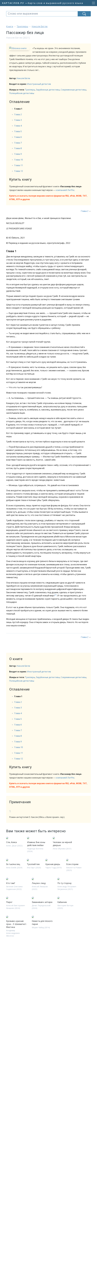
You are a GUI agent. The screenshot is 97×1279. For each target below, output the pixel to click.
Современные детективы (73, 89)
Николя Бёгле (23, 78)
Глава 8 (18, 148)
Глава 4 (18, 125)
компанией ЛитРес (65, 190)
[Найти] (84, 13)
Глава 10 (18, 159)
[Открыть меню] (92, 3)
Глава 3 (18, 120)
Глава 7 (18, 142)
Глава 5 (18, 131)
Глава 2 (18, 114)
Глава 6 (18, 137)
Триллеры (30, 89)
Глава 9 (18, 154)
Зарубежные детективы (48, 89)
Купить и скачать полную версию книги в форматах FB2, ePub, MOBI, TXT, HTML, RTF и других (48, 197)
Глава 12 (18, 171)
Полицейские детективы (21, 93)
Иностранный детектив (39, 84)
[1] (55, 595)
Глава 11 (18, 165)
